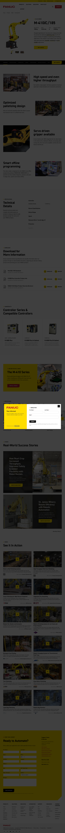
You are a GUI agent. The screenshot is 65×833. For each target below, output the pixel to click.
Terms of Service (55, 424)
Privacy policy (17, 425)
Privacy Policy (48, 424)
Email (30, 415)
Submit (32, 421)
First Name (31, 410)
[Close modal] (59, 406)
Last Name (47, 410)
